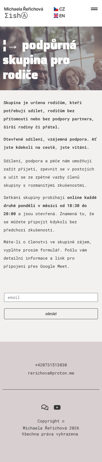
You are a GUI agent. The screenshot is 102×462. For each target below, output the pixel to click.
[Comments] (45, 407)
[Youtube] (57, 407)
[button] (94, 9)
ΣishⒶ (16, 15)
